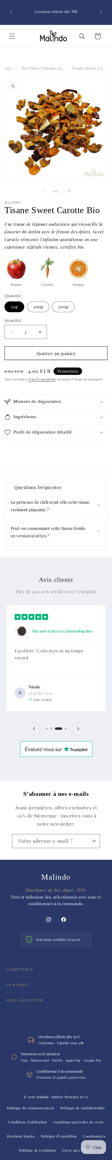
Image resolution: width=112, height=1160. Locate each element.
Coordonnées (94, 1136)
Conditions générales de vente (78, 1122)
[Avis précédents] (34, 728)
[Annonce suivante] (101, 12)
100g (38, 307)
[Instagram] (48, 919)
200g (63, 307)
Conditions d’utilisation (27, 1122)
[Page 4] (66, 728)
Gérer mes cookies (77, 1150)
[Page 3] (58, 728)
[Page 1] (46, 728)
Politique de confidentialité (82, 1108)
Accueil (9, 68)
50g (14, 307)
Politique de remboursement (30, 1108)
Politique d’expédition (59, 1136)
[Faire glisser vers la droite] (69, 191)
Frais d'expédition (42, 379)
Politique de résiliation (37, 1150)
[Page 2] (51, 728)
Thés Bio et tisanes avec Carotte (43, 68)
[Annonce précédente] (11, 12)
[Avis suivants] (78, 728)
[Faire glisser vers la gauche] (43, 191)
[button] (12, 36)
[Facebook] (63, 919)
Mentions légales (21, 1136)
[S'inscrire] (93, 841)
